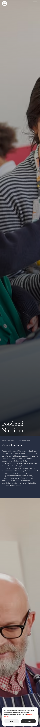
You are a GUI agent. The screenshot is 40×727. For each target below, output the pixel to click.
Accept (28, 721)
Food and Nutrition (24, 440)
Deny (12, 721)
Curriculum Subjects (8, 440)
